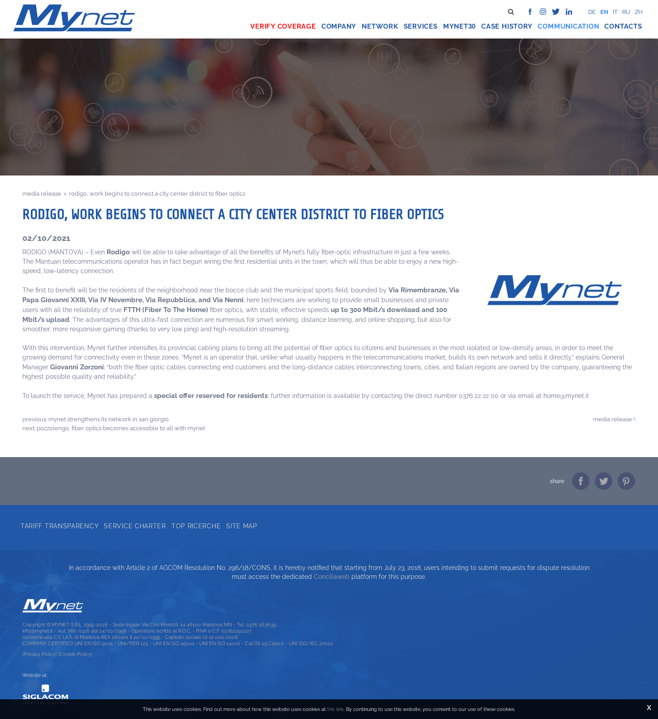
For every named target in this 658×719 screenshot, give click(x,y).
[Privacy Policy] (39, 654)
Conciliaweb (332, 576)
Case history (506, 26)
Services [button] (421, 26)
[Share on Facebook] (581, 481)
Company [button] (338, 26)
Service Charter (135, 526)
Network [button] (380, 26)
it (615, 12)
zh (639, 12)
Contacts (623, 26)
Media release (41, 193)
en (604, 12)
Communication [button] (568, 26)
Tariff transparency (59, 526)
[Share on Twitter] (603, 481)
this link (335, 709)
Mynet (455, 26)
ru (626, 12)
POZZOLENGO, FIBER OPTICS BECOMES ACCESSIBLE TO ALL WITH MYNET (121, 428)
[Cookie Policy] (75, 654)
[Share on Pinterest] (626, 481)
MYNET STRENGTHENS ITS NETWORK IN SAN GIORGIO (108, 419)
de (592, 12)
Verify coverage (283, 26)
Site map (241, 526)
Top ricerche (196, 526)
